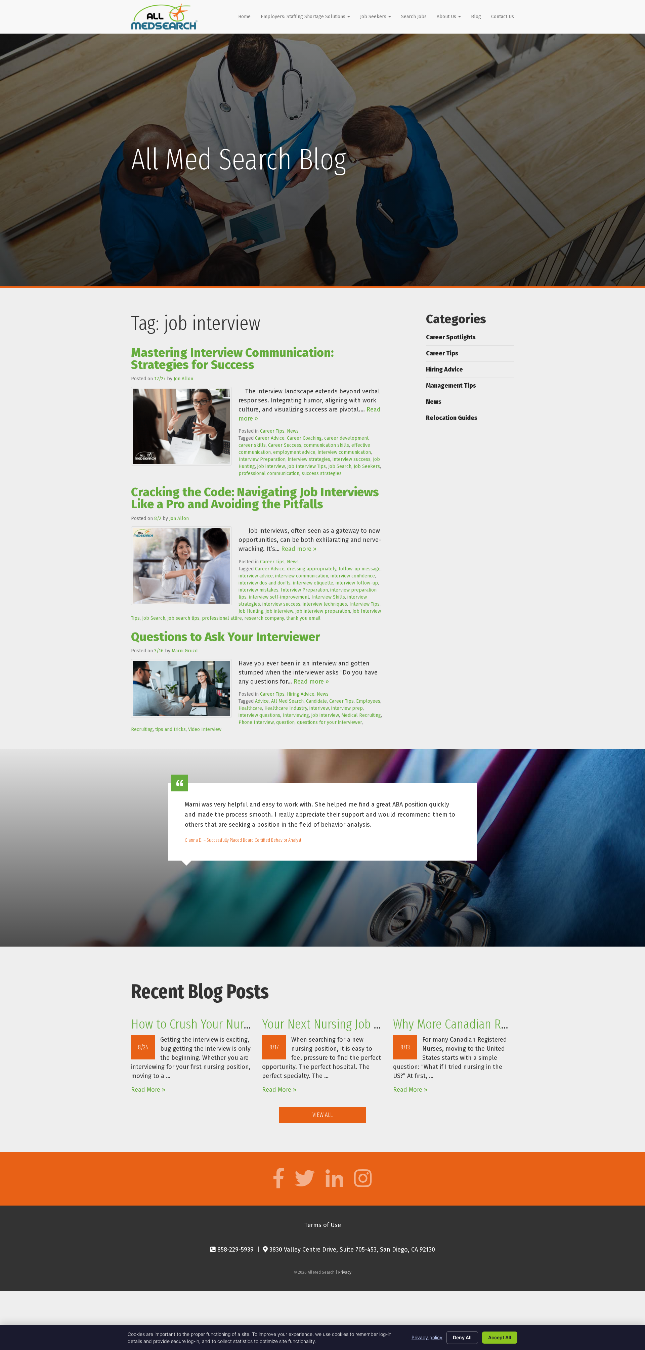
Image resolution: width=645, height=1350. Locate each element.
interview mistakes (258, 590)
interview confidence (353, 576)
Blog (476, 16)
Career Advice (270, 438)
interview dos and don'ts (265, 583)
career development (346, 438)
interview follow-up (357, 583)
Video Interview (204, 729)
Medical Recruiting (361, 715)
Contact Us (502, 16)
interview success (352, 459)
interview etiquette (313, 583)
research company (264, 618)
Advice (262, 701)
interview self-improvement (279, 597)
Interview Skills (328, 597)
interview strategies (309, 459)
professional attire (222, 618)
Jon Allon (183, 379)
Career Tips (272, 431)
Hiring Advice (300, 694)
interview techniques (325, 604)
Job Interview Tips (306, 466)
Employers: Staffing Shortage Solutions (304, 16)
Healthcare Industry (285, 708)
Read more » (298, 549)
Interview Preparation (262, 459)
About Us (447, 16)
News (293, 431)
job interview (271, 466)
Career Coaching (304, 438)
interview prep (347, 708)
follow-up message (360, 569)
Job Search (339, 466)
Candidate (316, 701)
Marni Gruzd (185, 651)
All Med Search (287, 701)
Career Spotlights (451, 337)
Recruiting (142, 729)
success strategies (322, 473)
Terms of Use (322, 1225)
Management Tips (451, 385)
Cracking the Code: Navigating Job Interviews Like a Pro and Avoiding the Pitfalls (255, 498)
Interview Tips (364, 604)
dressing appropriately (311, 569)
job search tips (184, 618)
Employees (368, 701)
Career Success (284, 445)
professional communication (269, 473)
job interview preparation (323, 611)
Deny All (462, 1337)
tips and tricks (170, 729)
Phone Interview (256, 722)
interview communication (344, 452)
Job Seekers (374, 16)
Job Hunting (251, 611)
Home (244, 16)
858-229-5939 (235, 1249)
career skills (252, 445)
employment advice (294, 452)
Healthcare (250, 708)
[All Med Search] (164, 16)
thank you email (303, 618)
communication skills (326, 445)
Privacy (344, 1272)
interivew (319, 708)
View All (322, 1115)
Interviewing (296, 715)
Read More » (148, 1089)
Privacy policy (427, 1337)
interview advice (256, 576)
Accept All (499, 1337)
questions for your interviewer (329, 722)
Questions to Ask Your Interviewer (225, 636)
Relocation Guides (451, 418)
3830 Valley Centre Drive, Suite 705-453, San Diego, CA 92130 (351, 1249)
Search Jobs (414, 16)
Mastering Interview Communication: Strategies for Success (232, 358)
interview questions (259, 715)
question (285, 722)
